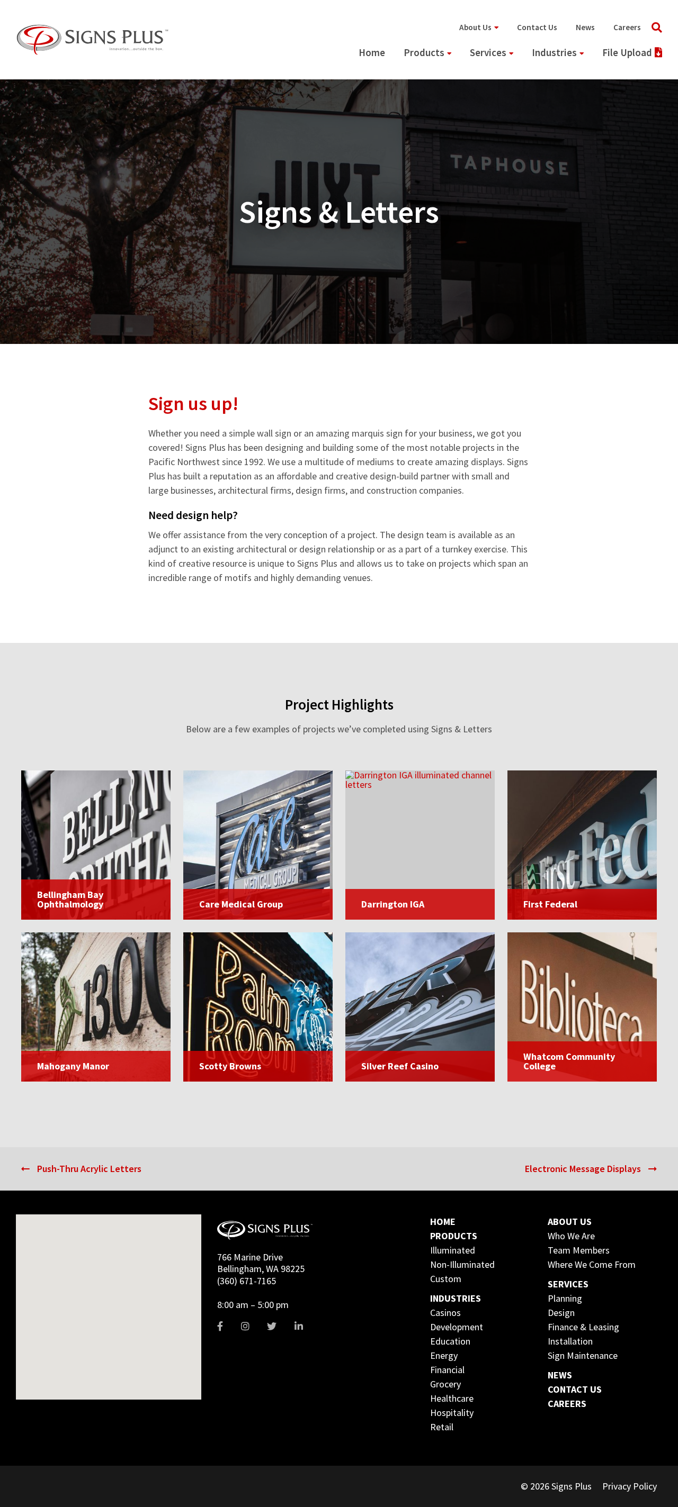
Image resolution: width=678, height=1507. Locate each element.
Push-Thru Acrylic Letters (89, 1169)
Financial (447, 1370)
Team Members (579, 1250)
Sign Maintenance (583, 1355)
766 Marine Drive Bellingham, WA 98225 (261, 1263)
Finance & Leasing (583, 1327)
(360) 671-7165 (246, 1281)
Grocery (445, 1384)
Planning (565, 1298)
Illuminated (452, 1250)
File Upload (627, 52)
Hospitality (452, 1412)
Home (372, 52)
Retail (441, 1427)
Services (488, 52)
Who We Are (571, 1236)
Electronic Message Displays (583, 1169)
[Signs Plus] (92, 39)
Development (456, 1327)
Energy (444, 1355)
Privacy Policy (629, 1486)
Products (424, 52)
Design (561, 1312)
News (585, 27)
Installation (570, 1341)
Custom (445, 1279)
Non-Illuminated (462, 1264)
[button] (59, 1297)
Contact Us (537, 27)
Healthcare (452, 1398)
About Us (475, 27)
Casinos (445, 1312)
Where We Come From (592, 1264)
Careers (627, 27)
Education (450, 1341)
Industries (554, 52)
